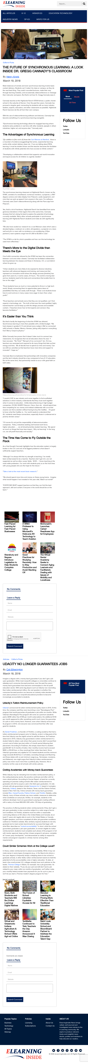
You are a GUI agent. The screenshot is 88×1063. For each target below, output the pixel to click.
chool (33, 793)
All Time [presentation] (72, 103)
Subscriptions (30, 1026)
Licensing (28, 1023)
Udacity (5, 708)
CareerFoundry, (19, 793)
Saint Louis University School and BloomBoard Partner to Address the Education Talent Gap (46, 930)
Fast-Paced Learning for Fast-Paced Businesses (9, 528)
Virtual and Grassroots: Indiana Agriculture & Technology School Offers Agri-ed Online (11, 928)
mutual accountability (28, 826)
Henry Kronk (12, 76)
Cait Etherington (14, 669)
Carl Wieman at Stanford (40, 139)
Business (7, 1023)
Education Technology (60, 13)
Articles (6, 659)
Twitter (65, 126)
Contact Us (50, 1026)
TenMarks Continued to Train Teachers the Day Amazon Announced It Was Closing (29, 928)
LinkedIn (66, 130)
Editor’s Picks (8, 62)
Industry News (10, 19)
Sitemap (7, 1032)
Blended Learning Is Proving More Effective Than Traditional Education (47, 899)
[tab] (68, 96)
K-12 (24, 13)
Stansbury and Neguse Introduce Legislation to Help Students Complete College (11, 562)
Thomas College (14, 864)
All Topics (8, 1029)
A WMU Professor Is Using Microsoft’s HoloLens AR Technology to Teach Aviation (29, 531)
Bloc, (10, 793)
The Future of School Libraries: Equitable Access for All (28, 898)
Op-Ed (27, 19)
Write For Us (42, 19)
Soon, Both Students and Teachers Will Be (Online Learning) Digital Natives (11, 899)
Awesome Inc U (35, 786)
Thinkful (42, 793)
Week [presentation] (68, 96)
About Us (49, 1023)
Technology (8, 1026)
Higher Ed (37, 13)
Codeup (13, 788)
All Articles (9, 13)
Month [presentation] (76, 97)
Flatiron (27, 793)
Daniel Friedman (11, 732)
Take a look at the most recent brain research (19, 471)
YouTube (66, 133)
